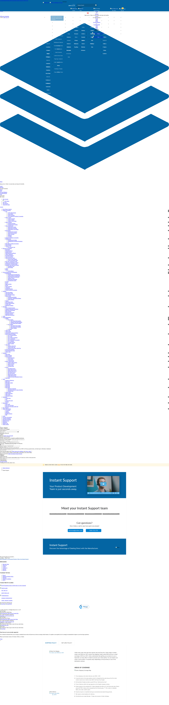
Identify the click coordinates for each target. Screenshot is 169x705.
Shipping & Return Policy (8, 576)
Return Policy (67, 643)
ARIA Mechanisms (12, 212)
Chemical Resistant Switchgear (11, 309)
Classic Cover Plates (12, 221)
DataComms (115, 14)
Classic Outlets (11, 219)
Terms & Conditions (7, 578)
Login (96, 11)
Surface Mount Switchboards (14, 275)
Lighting (74, 14)
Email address (3, 430)
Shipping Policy (51, 643)
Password (2, 431)
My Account (101, 32)
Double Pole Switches (12, 231)
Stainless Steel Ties (12, 345)
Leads (4, 416)
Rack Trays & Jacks (9, 405)
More (123, 14)
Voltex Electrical (6, 468)
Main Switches (8, 284)
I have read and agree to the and (16, 451)
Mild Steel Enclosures (12, 279)
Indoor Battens (11, 299)
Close (1, 639)
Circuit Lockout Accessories (11, 290)
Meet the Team (6, 564)
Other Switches (11, 234)
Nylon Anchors (8, 356)
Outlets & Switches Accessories (11, 237)
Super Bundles (8, 244)
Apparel (7, 411)
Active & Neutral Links (13, 260)
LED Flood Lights (9, 293)
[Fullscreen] (118, 493)
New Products (6, 407)
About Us (5, 565)
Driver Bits (7, 386)
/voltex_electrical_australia (6, 600)
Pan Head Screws (11, 368)
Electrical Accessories (57, 14)
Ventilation (110, 14)
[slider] (102, 493)
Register (96, 14)
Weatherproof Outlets (12, 240)
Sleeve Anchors (8, 355)
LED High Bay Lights (10, 294)
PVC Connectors (11, 338)
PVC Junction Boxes (12, 335)
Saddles (7, 318)
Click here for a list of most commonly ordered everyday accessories (56, 18)
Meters (6, 269)
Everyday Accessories (7, 417)
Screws (6, 367)
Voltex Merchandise (7, 408)
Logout (96, 16)
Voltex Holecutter (9, 393)
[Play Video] (88, 493)
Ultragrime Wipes (9, 395)
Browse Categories (5, 16)
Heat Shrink (10, 267)
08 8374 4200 (4, 588)
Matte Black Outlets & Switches (12, 243)
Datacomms (5, 403)
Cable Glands (8, 331)
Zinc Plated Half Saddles (16, 321)
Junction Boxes (8, 252)
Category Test (8, 246)
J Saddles (10, 329)
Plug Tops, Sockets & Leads (11, 261)
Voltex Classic (8, 217)
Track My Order (6, 204)
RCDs (6, 282)
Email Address (3, 442)
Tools (4, 379)
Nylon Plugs (10, 359)
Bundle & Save (6, 420)
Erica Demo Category (7, 209)
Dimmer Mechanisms (9, 303)
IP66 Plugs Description (10, 310)
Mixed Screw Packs (12, 374)
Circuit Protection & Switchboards (10, 272)
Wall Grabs (7, 354)
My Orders (100, 36)
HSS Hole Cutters (9, 382)
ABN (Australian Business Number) (7, 448)
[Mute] (113, 493)
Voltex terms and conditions (17, 451)
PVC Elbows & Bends (12, 337)
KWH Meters (11, 271)
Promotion (5, 422)
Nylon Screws (11, 360)
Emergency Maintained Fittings (14, 298)
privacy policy (28, 451)
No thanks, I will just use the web (7, 615)
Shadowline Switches (12, 228)
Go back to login (3, 461)
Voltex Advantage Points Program (15, 453)
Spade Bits (7, 384)
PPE (6, 414)
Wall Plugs (7, 378)
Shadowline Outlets (12, 227)
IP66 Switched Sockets (10, 307)
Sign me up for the (11, 453)
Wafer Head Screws (12, 375)
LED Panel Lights (9, 302)
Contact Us (5, 567)
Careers (4, 566)
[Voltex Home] (46, 2)
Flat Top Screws (11, 373)
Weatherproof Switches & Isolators (15, 241)
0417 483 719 (4, 590)
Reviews (4, 570)
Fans (6, 399)
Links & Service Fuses (10, 258)
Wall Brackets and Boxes (10, 253)
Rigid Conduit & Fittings (10, 334)
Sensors (7, 300)
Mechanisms (7, 230)
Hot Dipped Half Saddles (16, 323)
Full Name (2, 440)
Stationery (7, 412)
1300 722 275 (71, 5)
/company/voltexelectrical (6, 598)
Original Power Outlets (13, 224)
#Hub (1, 181)
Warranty (4, 577)
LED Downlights (9, 292)
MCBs (6, 285)
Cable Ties (7, 344)
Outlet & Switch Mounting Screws (15, 376)
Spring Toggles (11, 363)
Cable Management (7, 317)
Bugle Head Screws (12, 369)
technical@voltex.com (75, 530)
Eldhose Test (5, 423)
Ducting (7, 401)
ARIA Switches (11, 215)
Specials (4, 569)
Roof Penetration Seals (10, 350)
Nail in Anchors (11, 357)
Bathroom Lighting (9, 305)
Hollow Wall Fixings (9, 361)
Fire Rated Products (9, 255)
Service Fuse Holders (12, 259)
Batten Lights (8, 296)
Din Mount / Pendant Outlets (11, 263)
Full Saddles (10, 324)
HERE (59, 464)
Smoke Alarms (6, 424)
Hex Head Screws (12, 372)
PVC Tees (10, 336)
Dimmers (10, 235)
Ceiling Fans (8, 398)
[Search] (95, 5)
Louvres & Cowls (9, 400)
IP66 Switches (8, 311)
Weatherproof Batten (12, 297)
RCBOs (7, 281)
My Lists (100, 34)
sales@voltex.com (5, 593)
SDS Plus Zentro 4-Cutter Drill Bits (15, 389)
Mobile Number (3, 446)
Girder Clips (7, 351)
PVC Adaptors (11, 341)
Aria (6, 211)
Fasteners (5, 353)
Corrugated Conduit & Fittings (11, 332)
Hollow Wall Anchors (12, 362)
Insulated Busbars (9, 288)
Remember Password (4, 433)
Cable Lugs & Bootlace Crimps (11, 262)
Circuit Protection (67, 14)
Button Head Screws (12, 370)
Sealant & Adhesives (9, 380)
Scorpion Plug (11, 366)
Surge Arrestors (8, 286)
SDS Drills (7, 387)
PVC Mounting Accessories (14, 340)
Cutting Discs (8, 392)
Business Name (3, 447)
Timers (6, 268)
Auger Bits (7, 385)
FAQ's (4, 580)
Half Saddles (10, 319)
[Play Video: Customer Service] (103, 484)
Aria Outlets (10, 214)
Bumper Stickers (8, 413)
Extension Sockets (9, 313)
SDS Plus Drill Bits (12, 388)
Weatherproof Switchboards (14, 274)
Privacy (4, 575)
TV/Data (10, 236)
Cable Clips (7, 330)
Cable (4, 316)
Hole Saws (7, 381)
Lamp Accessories (9, 256)
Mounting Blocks (9, 250)
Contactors (7, 287)
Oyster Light (8, 304)
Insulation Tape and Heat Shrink (12, 265)
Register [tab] (5, 427)
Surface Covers (11, 278)
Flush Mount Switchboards (13, 277)
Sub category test (11, 247)
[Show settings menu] (115, 493)
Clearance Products (7, 418)
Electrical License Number (6, 439)
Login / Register (97, 10)
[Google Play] (4, 625)
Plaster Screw (11, 365)
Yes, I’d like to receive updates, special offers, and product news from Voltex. (16, 452)
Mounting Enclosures (9, 312)
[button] (84, 607)
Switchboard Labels (12, 280)
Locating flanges (11, 342)
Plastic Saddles (14, 328)
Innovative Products (7, 419)
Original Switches (11, 223)
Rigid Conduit (11, 343)
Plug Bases (7, 249)
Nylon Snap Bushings (9, 349)
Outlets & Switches (46, 14)
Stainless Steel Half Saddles (16, 322)
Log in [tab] (2, 427)
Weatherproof (8, 238)
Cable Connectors (9, 254)
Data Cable (7, 404)
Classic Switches (11, 218)
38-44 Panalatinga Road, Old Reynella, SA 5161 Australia (13, 585)
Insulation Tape (11, 266)
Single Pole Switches (12, 233)
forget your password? (8, 435)
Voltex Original (8, 222)
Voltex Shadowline (9, 225)
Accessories (7, 410)
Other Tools (7, 394)
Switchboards (8, 273)
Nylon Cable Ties (11, 347)
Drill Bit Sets (10, 391)
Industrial (82, 14)
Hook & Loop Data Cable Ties (14, 348)
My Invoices (101, 37)
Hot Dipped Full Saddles (16, 326)
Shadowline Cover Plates (13, 229)
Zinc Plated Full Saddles (16, 325)
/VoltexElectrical (5, 595)
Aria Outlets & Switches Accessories (15, 216)
